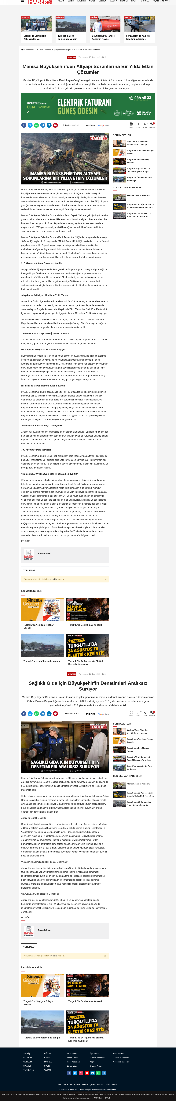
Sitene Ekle (67, 1084)
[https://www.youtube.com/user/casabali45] (87, 1073)
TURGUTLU (28, 1070)
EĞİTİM (47, 1054)
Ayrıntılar (98, 1098)
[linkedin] (49, 125)
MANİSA (48, 1062)
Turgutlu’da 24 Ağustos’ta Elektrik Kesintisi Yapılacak (86, 662)
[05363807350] (98, 1073)
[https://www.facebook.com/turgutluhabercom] (69, 1073)
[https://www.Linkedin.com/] (92, 1073)
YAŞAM (47, 1070)
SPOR (47, 1066)
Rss (59, 1084)
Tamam (108, 1098)
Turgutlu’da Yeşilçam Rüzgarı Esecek (39, 626)
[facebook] (23, 125)
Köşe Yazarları (73, 1062)
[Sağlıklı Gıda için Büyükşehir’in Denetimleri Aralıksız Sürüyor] (65, 747)
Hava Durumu (119, 1054)
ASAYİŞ (26, 1054)
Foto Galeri (72, 1054)
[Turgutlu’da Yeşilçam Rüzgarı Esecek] (42, 609)
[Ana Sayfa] (22, 50)
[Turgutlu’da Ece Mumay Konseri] (87, 609)
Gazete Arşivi (95, 1066)
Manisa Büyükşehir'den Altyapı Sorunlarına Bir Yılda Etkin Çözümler (72, 50)
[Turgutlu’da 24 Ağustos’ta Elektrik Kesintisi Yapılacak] (87, 645)
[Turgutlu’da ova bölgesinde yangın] (42, 645)
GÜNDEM (39, 50)
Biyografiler (72, 1066)
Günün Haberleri (97, 1058)
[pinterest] (55, 125)
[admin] (104, 1073)
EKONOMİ (27, 1058)
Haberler (29, 50)
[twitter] (30, 125)
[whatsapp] (36, 125)
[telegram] (42, 125)
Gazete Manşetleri (121, 1058)
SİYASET (27, 1066)
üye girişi (53, 579)
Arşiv (92, 1062)
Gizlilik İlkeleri (111, 1084)
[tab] (29, 570)
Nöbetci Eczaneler (121, 1062)
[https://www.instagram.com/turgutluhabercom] (81, 1073)
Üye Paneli (94, 1054)
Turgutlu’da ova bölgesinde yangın (42, 661)
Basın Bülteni (44, 553)
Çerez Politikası (96, 1084)
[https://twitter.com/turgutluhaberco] (75, 1073)
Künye (77, 1084)
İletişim (85, 1084)
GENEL (47, 1058)
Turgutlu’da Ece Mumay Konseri (85, 625)
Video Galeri (72, 1058)
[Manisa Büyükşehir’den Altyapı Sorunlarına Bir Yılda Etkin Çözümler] (65, 158)
